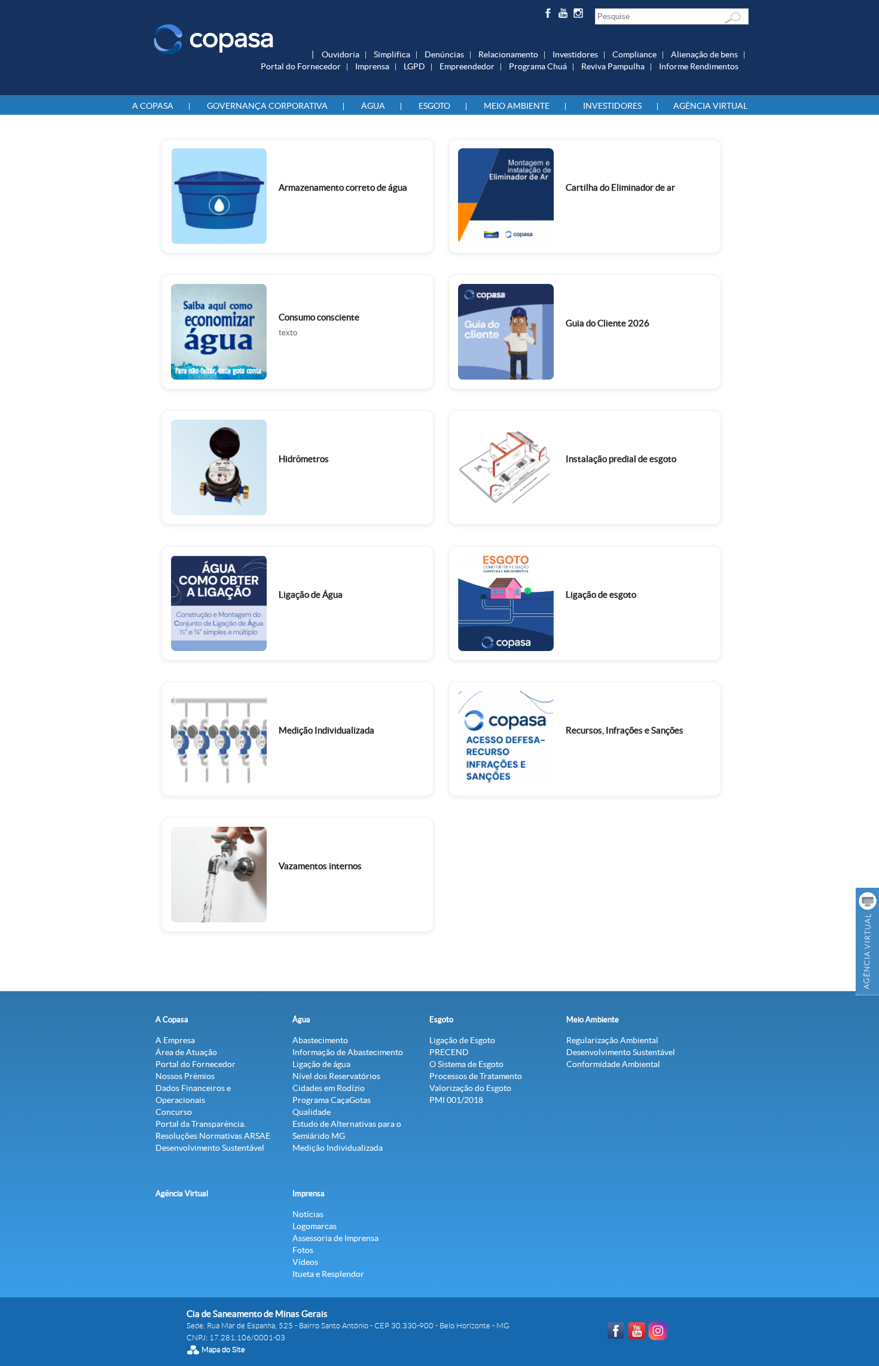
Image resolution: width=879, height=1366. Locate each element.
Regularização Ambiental (612, 1040)
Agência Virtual (710, 106)
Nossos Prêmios (185, 1076)
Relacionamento (508, 54)
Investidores (575, 54)
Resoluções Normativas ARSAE (212, 1136)
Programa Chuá (538, 66)
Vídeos (305, 1262)
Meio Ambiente (517, 106)
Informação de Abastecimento (347, 1052)
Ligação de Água (311, 594)
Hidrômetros (304, 459)
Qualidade (311, 1112)
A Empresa (175, 1040)
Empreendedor (467, 66)
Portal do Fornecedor (301, 66)
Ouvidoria (340, 54)
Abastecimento (320, 1040)
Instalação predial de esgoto (621, 459)
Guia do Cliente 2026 (607, 323)
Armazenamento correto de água (343, 187)
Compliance (634, 54)
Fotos (302, 1250)
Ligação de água (321, 1064)
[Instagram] (580, 15)
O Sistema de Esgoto (466, 1064)
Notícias (307, 1214)
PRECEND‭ (449, 1052)
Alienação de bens (704, 54)
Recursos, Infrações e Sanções (624, 730)
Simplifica (392, 54)
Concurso (173, 1112)
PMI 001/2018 (456, 1100)
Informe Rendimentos (698, 66)
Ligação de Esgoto (462, 1040)
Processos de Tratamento (475, 1076)
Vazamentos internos (320, 866)
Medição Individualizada (326, 730)
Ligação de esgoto (601, 594)
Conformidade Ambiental (613, 1064)
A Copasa (152, 106)
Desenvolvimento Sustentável (209, 1148)
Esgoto (434, 106)
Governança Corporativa (267, 106)
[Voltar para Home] (213, 38)
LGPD (414, 66)
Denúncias (444, 54)
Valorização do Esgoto (470, 1088)
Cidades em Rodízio (328, 1088)
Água (373, 106)
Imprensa (372, 66)
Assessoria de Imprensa (335, 1238)
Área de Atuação (186, 1052)
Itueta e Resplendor (328, 1274)
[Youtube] (565, 15)
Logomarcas (314, 1226)
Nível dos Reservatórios (336, 1076)
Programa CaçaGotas (331, 1100)
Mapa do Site (223, 1349)
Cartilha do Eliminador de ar (620, 187)
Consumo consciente (319, 317)
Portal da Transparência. (200, 1124)
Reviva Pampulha (613, 66)
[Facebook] (549, 15)
